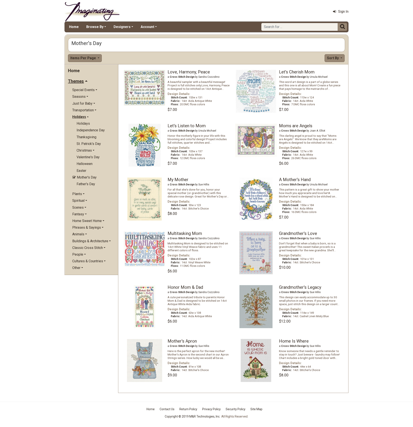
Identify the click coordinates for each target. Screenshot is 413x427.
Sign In (343, 11)
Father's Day (86, 184)
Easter (81, 171)
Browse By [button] (94, 27)
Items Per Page (83, 58)
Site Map (256, 409)
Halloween (84, 164)
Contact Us (167, 409)
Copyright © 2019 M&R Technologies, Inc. (192, 416)
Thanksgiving (86, 137)
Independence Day (91, 130)
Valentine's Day (88, 157)
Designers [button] (122, 27)
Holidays (83, 123)
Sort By (333, 58)
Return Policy (188, 409)
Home (74, 27)
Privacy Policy (211, 409)
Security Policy (235, 409)
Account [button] (147, 27)
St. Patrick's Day (89, 144)
